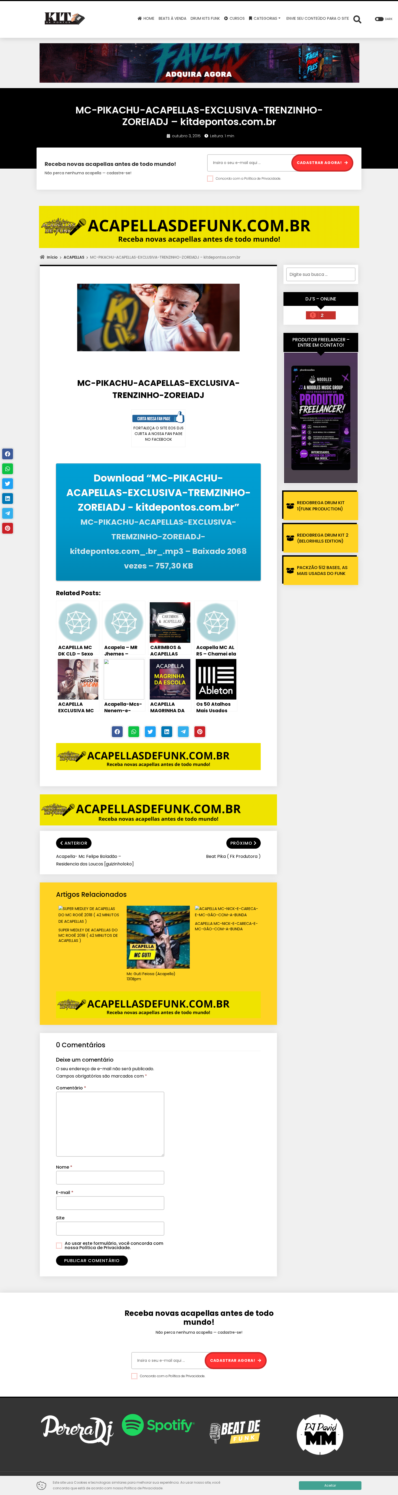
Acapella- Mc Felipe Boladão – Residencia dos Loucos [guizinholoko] (95, 860)
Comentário (71, 1088)
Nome (64, 1167)
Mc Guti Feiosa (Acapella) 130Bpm (151, 976)
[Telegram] (183, 731)
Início (52, 257)
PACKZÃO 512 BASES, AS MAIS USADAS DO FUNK (322, 570)
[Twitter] (150, 731)
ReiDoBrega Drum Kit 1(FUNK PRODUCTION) (321, 506)
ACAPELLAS (74, 257)
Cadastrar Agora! (320, 162)
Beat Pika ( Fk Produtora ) (233, 856)
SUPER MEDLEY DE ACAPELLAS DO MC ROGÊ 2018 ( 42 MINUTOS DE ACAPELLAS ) (88, 935)
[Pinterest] (199, 731)
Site (60, 1218)
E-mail (64, 1192)
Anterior (75, 843)
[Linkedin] (166, 731)
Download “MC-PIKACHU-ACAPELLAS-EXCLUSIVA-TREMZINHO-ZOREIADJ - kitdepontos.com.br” (158, 521)
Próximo (241, 843)
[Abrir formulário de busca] (357, 19)
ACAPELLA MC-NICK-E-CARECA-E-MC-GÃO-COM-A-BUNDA (226, 926)
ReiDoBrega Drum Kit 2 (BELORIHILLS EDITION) (322, 538)
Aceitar (330, 1485)
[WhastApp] (133, 731)
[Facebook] (117, 731)
